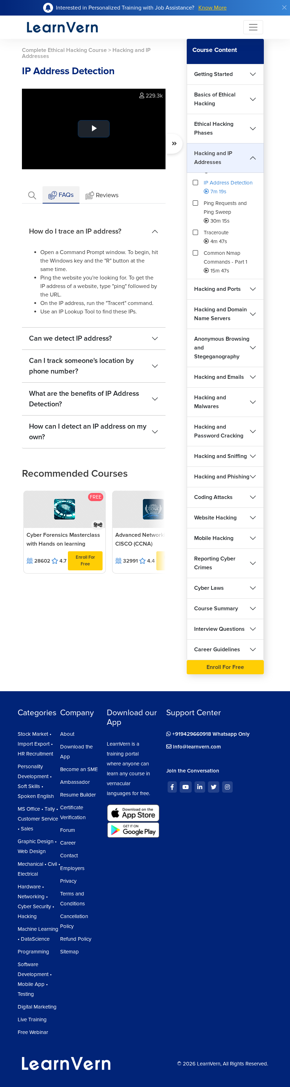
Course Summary (216, 608)
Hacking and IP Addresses (213, 158)
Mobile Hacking (213, 538)
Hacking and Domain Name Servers (220, 314)
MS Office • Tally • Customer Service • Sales (38, 819)
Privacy (68, 881)
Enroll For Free (85, 560)
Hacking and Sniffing (220, 456)
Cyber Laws (209, 588)
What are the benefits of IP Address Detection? (84, 399)
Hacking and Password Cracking (218, 431)
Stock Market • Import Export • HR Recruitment (35, 744)
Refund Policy (75, 939)
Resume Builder (78, 795)
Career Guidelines (217, 649)
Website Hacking (215, 517)
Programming (33, 951)
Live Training (32, 1019)
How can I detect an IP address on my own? (87, 431)
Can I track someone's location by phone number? (81, 366)
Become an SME (79, 769)
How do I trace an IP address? (75, 231)
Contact (69, 855)
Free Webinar (33, 1032)
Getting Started (213, 74)
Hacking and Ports (217, 289)
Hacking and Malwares (210, 402)
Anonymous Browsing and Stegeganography (221, 347)
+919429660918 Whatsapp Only (210, 734)
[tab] (32, 195)
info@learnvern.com (196, 747)
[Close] (284, 7)
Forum (67, 830)
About (67, 734)
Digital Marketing (37, 1007)
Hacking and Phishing (221, 476)
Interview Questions (219, 629)
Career (68, 843)
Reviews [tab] (107, 195)
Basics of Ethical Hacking (215, 99)
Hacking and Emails (219, 377)
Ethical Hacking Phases (213, 128)
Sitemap (69, 951)
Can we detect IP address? (70, 338)
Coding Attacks (213, 497)
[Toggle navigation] (253, 27)
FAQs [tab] (65, 195)
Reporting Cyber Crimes (215, 563)
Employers (72, 868)
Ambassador (75, 782)
